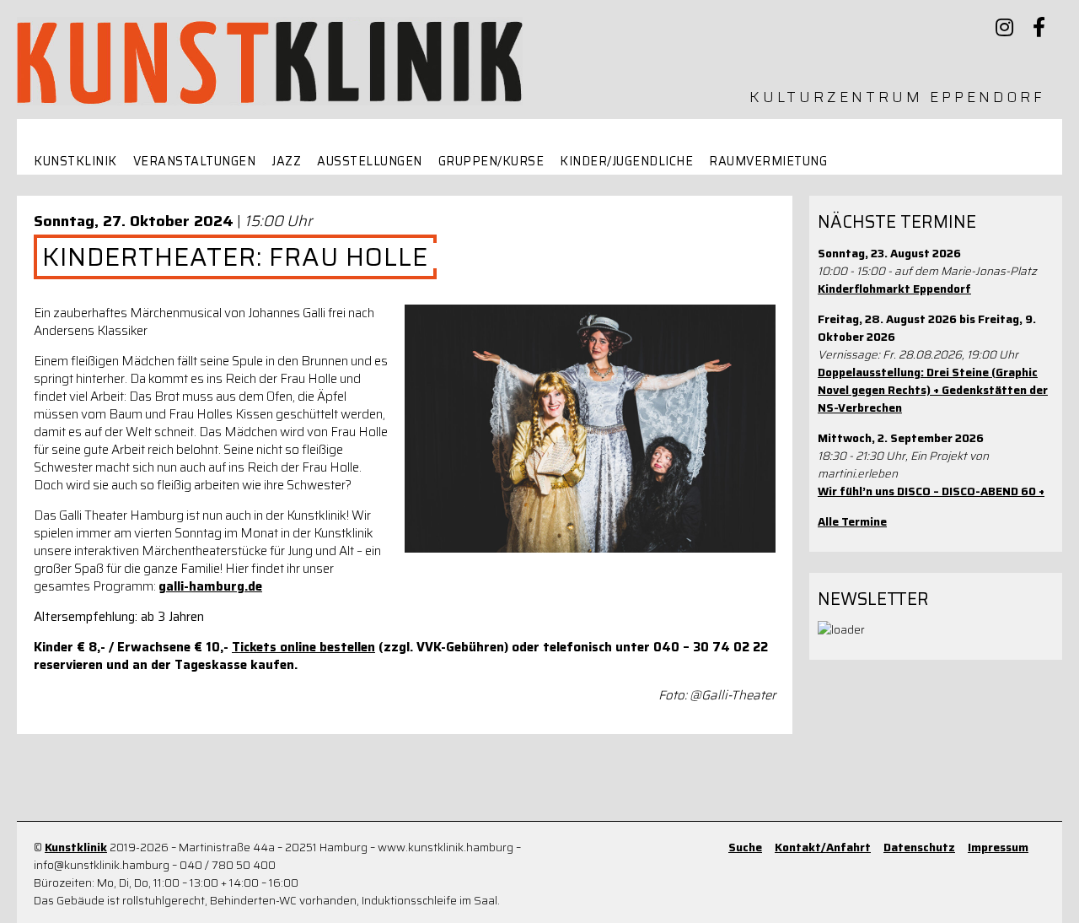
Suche (745, 847)
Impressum (998, 847)
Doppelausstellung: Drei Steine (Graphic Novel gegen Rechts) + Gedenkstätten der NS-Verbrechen (933, 390)
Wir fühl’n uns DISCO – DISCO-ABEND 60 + (931, 491)
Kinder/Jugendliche (626, 161)
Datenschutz (919, 847)
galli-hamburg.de (210, 586)
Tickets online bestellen (303, 647)
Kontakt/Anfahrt (823, 847)
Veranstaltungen (194, 161)
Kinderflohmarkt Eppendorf (894, 289)
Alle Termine (852, 522)
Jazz (286, 161)
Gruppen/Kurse (491, 161)
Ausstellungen (369, 161)
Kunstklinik (75, 161)
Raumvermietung (768, 161)
